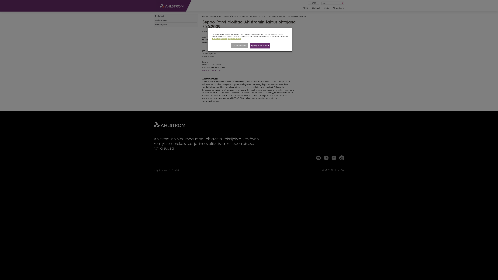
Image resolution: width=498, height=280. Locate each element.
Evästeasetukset (240, 46)
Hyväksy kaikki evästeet (260, 46)
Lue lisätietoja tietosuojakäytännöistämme (226, 39)
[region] (250, 40)
